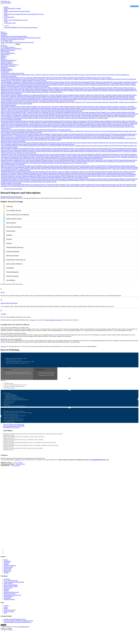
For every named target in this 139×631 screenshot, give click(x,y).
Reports (6, 8)
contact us (33, 320)
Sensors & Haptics (8, 596)
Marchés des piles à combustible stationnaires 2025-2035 (36, 126)
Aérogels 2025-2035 (76, 82)
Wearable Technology (6, 70)
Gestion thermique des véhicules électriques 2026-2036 (72, 180)
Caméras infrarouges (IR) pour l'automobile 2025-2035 (84, 150)
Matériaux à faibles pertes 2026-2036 (83, 79)
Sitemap (6, 608)
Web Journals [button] (18, 36)
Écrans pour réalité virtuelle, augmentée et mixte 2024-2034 (90, 166)
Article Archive (8, 568)
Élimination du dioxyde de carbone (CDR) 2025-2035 (15, 122)
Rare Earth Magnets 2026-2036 (107, 90)
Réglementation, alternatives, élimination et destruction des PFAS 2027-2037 (37, 129)
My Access (10, 20)
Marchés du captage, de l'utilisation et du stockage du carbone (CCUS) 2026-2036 (114, 121)
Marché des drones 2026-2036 (109, 108)
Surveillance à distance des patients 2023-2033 (16, 132)
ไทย (23, 27)
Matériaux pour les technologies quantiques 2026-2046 (122, 89)
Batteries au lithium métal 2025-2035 (31, 99)
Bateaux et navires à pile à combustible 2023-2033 (14, 112)
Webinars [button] (3, 36)
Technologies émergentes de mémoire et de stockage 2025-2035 (104, 155)
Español (31, 27)
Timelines (27, 11)
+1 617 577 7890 (17, 462)
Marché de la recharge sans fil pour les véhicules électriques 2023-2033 (76, 118)
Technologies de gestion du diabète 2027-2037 (47, 131)
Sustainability (4, 67)
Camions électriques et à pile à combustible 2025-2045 (21, 109)
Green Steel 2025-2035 (53, 124)
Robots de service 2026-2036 (14, 152)
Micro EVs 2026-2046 (64, 113)
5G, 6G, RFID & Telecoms (8, 47)
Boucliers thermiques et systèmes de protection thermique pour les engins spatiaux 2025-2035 (102, 85)
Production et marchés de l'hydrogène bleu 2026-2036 (79, 121)
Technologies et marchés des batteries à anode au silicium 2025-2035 (56, 100)
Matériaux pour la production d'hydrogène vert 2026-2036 (40, 89)
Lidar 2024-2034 (98, 138)
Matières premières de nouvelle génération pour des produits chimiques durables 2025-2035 (53, 125)
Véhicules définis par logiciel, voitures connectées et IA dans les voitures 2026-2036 (76, 116)
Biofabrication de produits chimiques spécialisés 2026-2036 (50, 121)
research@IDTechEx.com (98, 459)
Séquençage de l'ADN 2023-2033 (93, 131)
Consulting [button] (3, 35)
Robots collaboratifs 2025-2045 (122, 148)
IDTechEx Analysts (26, 14)
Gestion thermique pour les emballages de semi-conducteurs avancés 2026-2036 (114, 161)
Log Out (25, 20)
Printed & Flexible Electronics (8, 60)
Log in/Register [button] (5, 40)
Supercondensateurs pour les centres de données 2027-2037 (70, 102)
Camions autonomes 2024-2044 (67, 106)
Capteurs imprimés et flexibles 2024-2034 (39, 144)
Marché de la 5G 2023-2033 (22, 79)
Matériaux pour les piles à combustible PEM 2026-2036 (93, 89)
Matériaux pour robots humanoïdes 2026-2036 (67, 89)
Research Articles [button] (10, 36)
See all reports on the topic (104, 77)
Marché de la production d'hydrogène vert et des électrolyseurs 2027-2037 (28, 124)
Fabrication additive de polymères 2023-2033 (86, 77)
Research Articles (13, 11)
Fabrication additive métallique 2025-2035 (63, 77)
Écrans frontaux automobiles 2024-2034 (91, 112)
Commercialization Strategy (28, 74)
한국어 (20, 27)
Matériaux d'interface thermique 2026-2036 (37, 92)
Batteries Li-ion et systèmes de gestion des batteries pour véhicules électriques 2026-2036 (85, 98)
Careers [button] (39, 37)
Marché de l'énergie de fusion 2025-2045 (111, 122)
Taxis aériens (55, 106)
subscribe (17, 459)
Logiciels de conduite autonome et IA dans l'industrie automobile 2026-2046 (54, 148)
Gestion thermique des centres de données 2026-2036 (14, 163)
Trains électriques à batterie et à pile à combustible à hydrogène (27, 108)
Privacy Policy (7, 610)
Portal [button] (2, 39)
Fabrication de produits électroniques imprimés (16, 144)
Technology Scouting (84, 74)
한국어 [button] (16, 42)
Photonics (3, 58)
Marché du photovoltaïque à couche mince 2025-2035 (87, 122)
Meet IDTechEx (35, 14)
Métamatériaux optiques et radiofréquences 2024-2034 (107, 79)
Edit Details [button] (13, 39)
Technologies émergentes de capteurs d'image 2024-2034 (121, 166)
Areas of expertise (11, 73)
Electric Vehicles (5, 51)
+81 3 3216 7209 (20, 464)
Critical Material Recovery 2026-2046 (120, 83)
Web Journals (21, 11)
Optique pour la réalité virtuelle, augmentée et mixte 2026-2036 (59, 186)
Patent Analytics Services (104, 74)
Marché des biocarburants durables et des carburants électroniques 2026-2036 (88, 126)
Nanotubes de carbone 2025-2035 (104, 82)
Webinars (6, 11)
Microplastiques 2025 (54, 174)
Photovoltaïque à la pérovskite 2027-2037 (123, 125)
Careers (42, 14)
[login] (10, 629)
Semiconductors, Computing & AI (12, 595)
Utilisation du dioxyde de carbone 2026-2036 (40, 122)
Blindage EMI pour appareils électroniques (47, 85)
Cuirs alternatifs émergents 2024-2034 (26, 85)
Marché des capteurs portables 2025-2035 (111, 186)
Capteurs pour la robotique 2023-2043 (122, 168)
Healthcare (3, 56)
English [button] (3, 42)
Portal (5, 20)
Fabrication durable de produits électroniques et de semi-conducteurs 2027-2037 (50, 161)
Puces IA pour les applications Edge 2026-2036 (89, 154)
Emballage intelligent (27, 80)
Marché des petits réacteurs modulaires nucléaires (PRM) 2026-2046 (94, 125)
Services (3, 74)
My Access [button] (7, 39)
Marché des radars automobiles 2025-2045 (24, 148)
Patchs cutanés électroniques (109, 131)
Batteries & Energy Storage (8, 50)
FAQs (5, 613)
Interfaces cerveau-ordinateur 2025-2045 (64, 166)
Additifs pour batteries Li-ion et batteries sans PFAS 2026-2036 (37, 82)
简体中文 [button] (11, 42)
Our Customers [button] (14, 37)
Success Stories (20, 73)
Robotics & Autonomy (6, 63)
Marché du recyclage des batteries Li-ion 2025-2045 (14, 87)
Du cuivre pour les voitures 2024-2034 (75, 83)
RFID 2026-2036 (17, 80)
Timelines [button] (24, 36)
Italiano (35, 27)
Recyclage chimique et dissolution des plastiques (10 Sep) (18, 620)
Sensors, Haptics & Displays (8, 66)
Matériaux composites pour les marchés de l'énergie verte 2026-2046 (24, 83)
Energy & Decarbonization (7, 53)
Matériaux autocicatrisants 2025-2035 (125, 90)
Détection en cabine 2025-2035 (61, 150)
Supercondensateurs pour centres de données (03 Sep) (17, 622)
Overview (6, 605)
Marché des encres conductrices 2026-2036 (53, 83)
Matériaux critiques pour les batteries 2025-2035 (97, 83)
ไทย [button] (20, 42)
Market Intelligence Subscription (54, 320)
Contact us (3, 346)
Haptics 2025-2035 (36, 167)
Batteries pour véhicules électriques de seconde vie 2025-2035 (23, 100)
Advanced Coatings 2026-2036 (62, 82)
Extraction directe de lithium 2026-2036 (31, 98)
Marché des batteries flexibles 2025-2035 (52, 98)
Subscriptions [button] (4, 33)
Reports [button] (3, 32)
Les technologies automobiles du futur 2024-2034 (67, 112)
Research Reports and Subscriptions (13, 188)
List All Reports (5, 71)
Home (2, 196)
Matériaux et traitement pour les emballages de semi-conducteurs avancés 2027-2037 (69, 87)
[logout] (10, 628)
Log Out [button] (22, 39)
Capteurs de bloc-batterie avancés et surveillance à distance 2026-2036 (67, 95)
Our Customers (17, 14)
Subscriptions (11, 8)
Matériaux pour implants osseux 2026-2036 (102, 87)
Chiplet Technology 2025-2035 (57, 155)
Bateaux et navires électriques (42, 109)
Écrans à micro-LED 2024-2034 (125, 167)
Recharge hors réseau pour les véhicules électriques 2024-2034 (87, 113)
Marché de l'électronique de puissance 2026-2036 (68, 115)
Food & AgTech (5, 54)
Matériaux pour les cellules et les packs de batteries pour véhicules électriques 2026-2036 (95, 99)
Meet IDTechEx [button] (32, 37)
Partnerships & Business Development (69, 74)
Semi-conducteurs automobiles (12, 116)
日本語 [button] (7, 42)
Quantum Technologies (6, 61)
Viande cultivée (13, 129)
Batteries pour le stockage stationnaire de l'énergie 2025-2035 (58, 96)
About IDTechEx (8, 14)
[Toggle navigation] (1, 4)
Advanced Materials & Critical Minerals (11, 48)
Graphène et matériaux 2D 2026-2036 (68, 85)
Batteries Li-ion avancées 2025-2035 (95, 95)
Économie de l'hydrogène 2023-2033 (69, 124)
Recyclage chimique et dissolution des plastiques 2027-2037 (26, 173)
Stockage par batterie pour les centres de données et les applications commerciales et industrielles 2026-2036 (101, 96)
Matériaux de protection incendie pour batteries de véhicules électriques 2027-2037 (62, 111)
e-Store (21, 20)
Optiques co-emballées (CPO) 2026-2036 (62, 138)
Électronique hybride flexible (116, 142)
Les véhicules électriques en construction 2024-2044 (119, 109)
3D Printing (4, 45)
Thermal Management (6, 69)
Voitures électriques (17, 115)
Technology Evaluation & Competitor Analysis (47, 74)
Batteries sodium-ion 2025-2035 (9, 102)
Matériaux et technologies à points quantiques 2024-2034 (83, 90)
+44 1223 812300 (15, 465)
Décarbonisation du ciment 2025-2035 (62, 122)
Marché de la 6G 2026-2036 (37, 79)
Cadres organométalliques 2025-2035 (30, 90)
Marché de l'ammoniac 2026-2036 (25, 121)
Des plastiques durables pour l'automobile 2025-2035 (60, 177)
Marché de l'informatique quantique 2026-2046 (80, 145)
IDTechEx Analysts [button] (23, 37)
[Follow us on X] (71, 509)
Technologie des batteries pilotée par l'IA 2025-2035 (118, 95)
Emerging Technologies (10, 565)
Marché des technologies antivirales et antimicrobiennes (21, 131)
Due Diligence (93, 74)
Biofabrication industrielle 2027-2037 (16, 86)
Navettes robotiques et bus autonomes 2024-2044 (93, 115)
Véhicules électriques (34, 111)
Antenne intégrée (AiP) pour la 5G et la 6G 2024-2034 (59, 79)
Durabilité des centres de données (59, 126)
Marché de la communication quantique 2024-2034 (55, 145)
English (6, 27)
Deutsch (26, 27)
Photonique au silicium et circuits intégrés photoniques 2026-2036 (30, 139)
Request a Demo (134, 6)
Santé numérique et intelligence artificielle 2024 (71, 131)
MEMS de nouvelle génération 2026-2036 (15, 158)
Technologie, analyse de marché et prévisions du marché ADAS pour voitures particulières (51, 151)
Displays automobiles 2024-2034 (42, 138)
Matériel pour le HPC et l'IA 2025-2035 (33, 157)
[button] (6, 7)
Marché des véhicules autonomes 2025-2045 (87, 106)
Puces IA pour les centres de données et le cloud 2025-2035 (61, 154)
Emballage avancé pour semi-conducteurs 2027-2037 (19, 138)
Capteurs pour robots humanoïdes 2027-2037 (111, 151)
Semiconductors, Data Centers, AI (9, 64)
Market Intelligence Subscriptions (9, 303)
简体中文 (14, 27)
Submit (17, 44)
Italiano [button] (32, 42)
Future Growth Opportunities (12, 74)
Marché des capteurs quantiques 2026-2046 (104, 145)
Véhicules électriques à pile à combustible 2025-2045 (40, 112)
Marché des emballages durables (38, 177)
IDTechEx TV (7, 571)
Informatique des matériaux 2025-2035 (11, 90)
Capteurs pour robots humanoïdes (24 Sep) (15, 619)
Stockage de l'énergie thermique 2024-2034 (97, 102)
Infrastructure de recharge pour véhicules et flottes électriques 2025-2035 (62, 108)
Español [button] (28, 42)
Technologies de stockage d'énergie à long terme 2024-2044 (57, 99)
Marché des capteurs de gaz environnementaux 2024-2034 (16, 167)
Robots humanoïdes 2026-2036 (45, 150)
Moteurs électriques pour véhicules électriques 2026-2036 (91, 109)
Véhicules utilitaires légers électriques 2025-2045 (63, 109)
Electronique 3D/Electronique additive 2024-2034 (39, 77)
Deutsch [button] (23, 42)
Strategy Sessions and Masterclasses (120, 74)
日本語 (10, 27)
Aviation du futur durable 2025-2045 (108, 116)
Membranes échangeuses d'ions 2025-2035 (38, 86)
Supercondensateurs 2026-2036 (47, 102)
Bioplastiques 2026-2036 (88, 82)
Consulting (18, 8)
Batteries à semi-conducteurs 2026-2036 (28, 102)
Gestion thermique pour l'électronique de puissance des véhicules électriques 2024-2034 (35, 118)
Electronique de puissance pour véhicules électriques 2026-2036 (38, 115)
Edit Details (16, 20)
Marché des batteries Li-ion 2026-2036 (119, 98)
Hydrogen (3, 57)
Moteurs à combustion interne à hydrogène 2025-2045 (93, 124)
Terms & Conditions (9, 611)
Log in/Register (8, 23)
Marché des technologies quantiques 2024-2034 (13, 160)
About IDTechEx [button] (5, 37)
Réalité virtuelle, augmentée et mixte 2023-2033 (88, 186)
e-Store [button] (18, 39)
